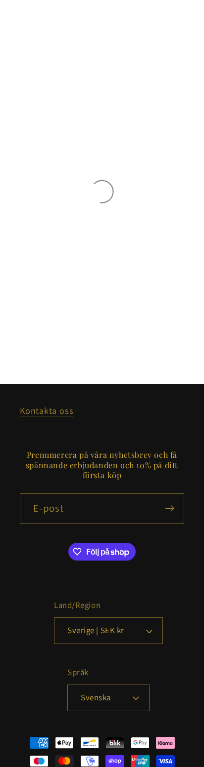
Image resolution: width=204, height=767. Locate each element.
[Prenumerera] (169, 508)
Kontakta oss (46, 410)
